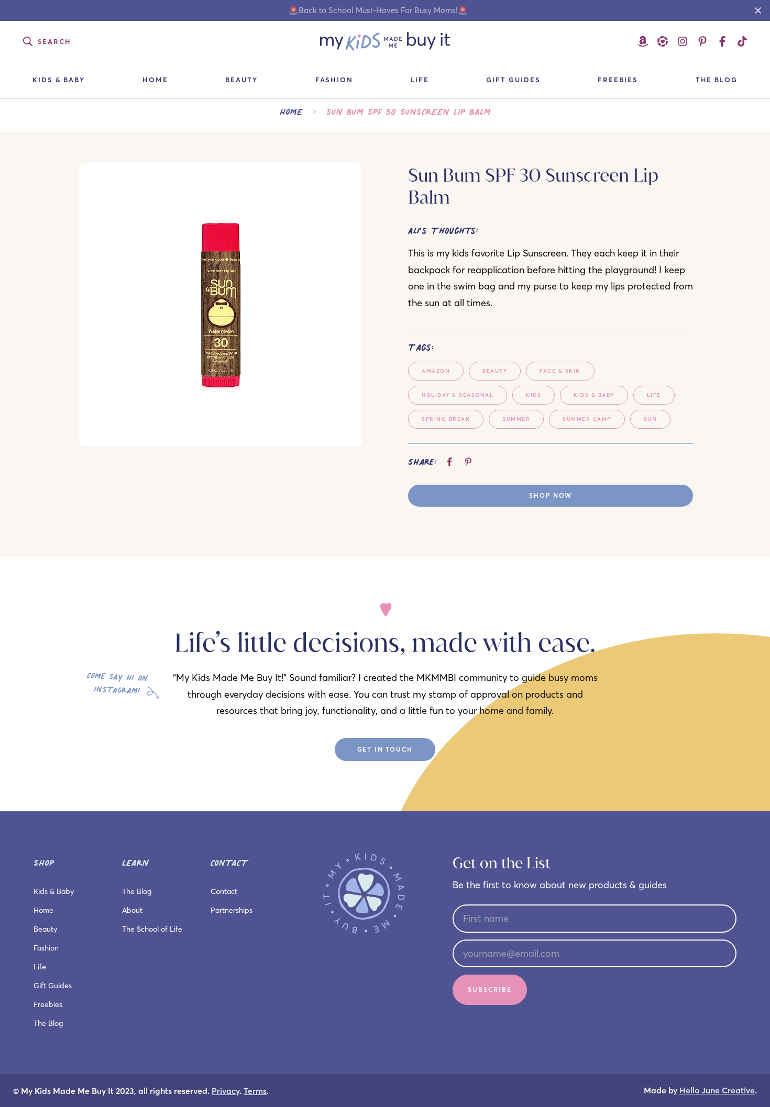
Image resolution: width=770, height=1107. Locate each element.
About (132, 910)
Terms (255, 1091)
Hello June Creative (717, 1090)
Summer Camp (587, 419)
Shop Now (550, 495)
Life (420, 79)
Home (155, 79)
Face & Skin (560, 370)
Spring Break (446, 419)
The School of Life (152, 929)
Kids (533, 395)
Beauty (241, 79)
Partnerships (231, 910)
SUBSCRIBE (489, 989)
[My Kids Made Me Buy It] (385, 41)
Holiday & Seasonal (457, 395)
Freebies (618, 79)
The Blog (717, 79)
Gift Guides (513, 79)
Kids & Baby (58, 79)
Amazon (436, 370)
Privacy (225, 1091)
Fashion (334, 79)
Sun (650, 419)
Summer (516, 419)
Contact (224, 891)
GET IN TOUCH (385, 749)
